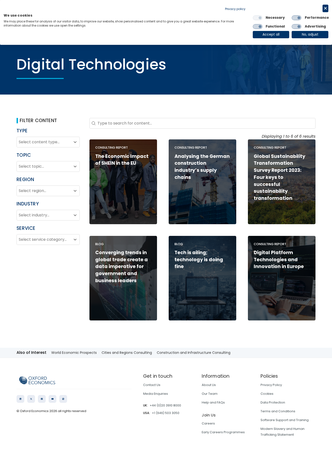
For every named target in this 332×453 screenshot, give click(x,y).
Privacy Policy (271, 385)
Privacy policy (235, 9)
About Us (209, 385)
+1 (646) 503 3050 (165, 413)
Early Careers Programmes (223, 432)
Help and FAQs (213, 402)
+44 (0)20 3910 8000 (165, 405)
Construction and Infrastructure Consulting (193, 352)
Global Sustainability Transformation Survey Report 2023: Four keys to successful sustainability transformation (279, 177)
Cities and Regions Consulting (127, 352)
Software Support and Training (285, 420)
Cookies (267, 394)
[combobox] (44, 142)
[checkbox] (257, 17)
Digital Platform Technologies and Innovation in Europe (279, 259)
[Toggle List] (75, 142)
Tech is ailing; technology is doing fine (199, 259)
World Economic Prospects (74, 352)
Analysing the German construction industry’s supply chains (202, 167)
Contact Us (151, 385)
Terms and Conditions (278, 411)
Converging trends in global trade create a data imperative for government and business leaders (121, 266)
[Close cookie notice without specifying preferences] (325, 8)
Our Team (210, 394)
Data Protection (273, 402)
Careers (208, 423)
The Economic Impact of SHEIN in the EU (122, 160)
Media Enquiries (155, 394)
